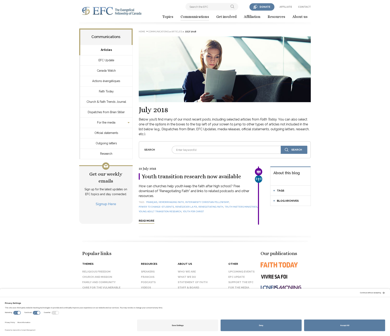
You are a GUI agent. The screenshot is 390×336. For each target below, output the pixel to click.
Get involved (226, 17)
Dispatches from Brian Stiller (106, 112)
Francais (147, 276)
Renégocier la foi (186, 207)
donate (265, 6)
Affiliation (252, 17)
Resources (276, 17)
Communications (195, 17)
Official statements (106, 133)
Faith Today (106, 91)
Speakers (148, 271)
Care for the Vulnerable (101, 287)
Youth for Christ (193, 211)
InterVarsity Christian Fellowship (207, 202)
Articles (106, 49)
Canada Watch (106, 70)
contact (304, 6)
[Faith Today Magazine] (287, 265)
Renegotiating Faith (210, 207)
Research (106, 153)
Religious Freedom (96, 271)
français (151, 202)
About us (300, 17)
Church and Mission (97, 276)
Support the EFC (240, 282)
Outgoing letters (106, 143)
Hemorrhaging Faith (171, 202)
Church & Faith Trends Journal (106, 101)
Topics (167, 17)
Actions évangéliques (106, 81)
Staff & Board (188, 287)
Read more (146, 220)
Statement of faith (193, 282)
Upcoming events (241, 271)
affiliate (286, 6)
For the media (106, 122)
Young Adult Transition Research (160, 211)
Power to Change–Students (156, 207)
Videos (146, 287)
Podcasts (148, 282)
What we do (187, 276)
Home (142, 31)
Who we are (187, 271)
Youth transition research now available (191, 176)
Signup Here (106, 204)
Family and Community (99, 282)
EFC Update (106, 60)
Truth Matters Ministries (241, 207)
